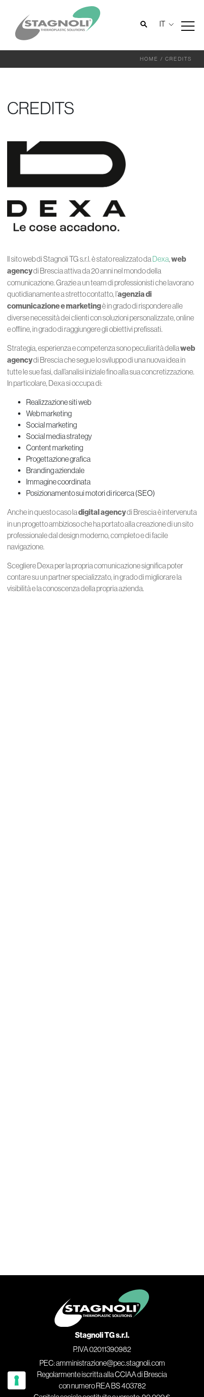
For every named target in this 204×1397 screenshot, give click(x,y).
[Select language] (165, 23)
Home (149, 59)
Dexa (160, 259)
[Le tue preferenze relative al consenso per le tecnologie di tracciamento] (17, 1380)
